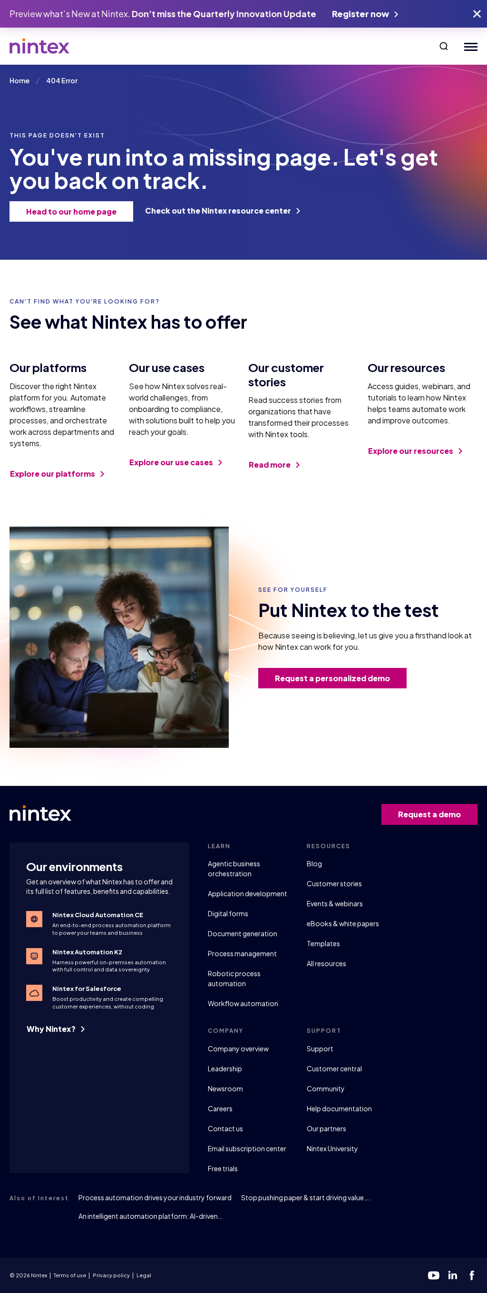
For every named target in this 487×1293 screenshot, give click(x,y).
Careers (220, 1108)
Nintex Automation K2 (87, 952)
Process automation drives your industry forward (155, 1197)
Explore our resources (411, 451)
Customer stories (334, 883)
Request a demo (429, 814)
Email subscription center (247, 1148)
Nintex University (332, 1148)
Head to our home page (71, 211)
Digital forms (228, 913)
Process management (242, 953)
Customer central (334, 1068)
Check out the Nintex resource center (218, 211)
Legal (143, 1275)
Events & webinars (335, 903)
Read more (270, 465)
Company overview (238, 1048)
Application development (247, 893)
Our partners (326, 1128)
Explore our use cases (171, 462)
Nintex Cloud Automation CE (97, 915)
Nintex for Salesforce (86, 988)
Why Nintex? (52, 1029)
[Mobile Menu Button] (468, 46)
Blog (314, 863)
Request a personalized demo (332, 678)
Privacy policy (111, 1275)
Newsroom (225, 1088)
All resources (326, 963)
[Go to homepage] (39, 46)
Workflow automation (243, 1003)
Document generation (242, 933)
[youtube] (433, 1275)
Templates (323, 943)
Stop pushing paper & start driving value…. (305, 1197)
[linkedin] (452, 1275)
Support (320, 1048)
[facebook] (471, 1275)
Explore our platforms (53, 474)
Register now (361, 13)
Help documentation (339, 1108)
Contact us (225, 1128)
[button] (443, 46)
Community (326, 1088)
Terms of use (70, 1275)
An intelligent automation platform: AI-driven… (150, 1216)
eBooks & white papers (343, 923)
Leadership (225, 1068)
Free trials (223, 1168)
